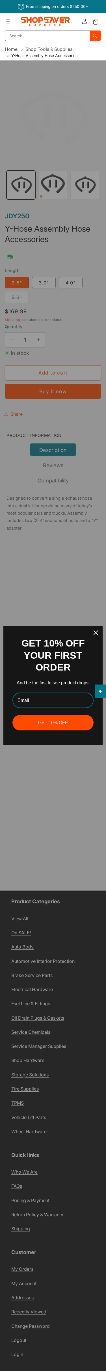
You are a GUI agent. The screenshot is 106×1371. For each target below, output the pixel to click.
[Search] (95, 36)
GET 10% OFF (53, 722)
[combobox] (47, 36)
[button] (8, 21)
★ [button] (100, 691)
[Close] (96, 632)
